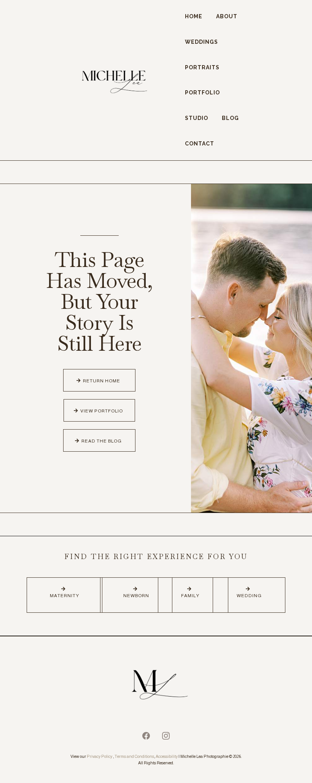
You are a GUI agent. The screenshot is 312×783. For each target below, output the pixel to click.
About (226, 16)
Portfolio (202, 92)
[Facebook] (146, 736)
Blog (230, 118)
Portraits (202, 67)
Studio (196, 118)
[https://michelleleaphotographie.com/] (156, 685)
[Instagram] (166, 736)
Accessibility (167, 756)
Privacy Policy (99, 756)
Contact (199, 144)
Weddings (201, 42)
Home (193, 16)
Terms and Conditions (134, 756)
